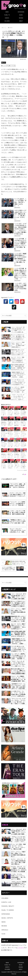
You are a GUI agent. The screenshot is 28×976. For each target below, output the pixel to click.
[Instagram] (16, 301)
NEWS (4, 62)
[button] (25, 316)
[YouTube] (22, 301)
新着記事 (5, 825)
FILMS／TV (7, 964)
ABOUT (20, 969)
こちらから (20, 947)
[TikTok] (14, 307)
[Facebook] (5, 301)
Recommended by (20, 470)
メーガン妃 (13, 65)
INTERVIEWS (20, 962)
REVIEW (21, 967)
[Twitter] (11, 301)
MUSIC (20, 964)
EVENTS (7, 967)
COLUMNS (7, 969)
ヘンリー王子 (5, 65)
